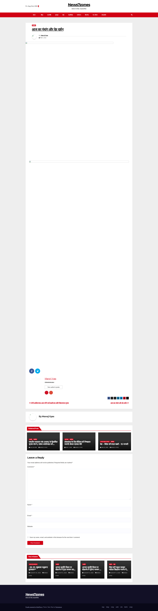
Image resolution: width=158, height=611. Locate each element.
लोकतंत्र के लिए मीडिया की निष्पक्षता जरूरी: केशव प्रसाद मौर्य (77, 442)
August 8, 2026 (89, 572)
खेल (63, 15)
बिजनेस (87, 15)
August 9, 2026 (62, 572)
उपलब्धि (30, 439)
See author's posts (54, 387)
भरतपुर (112, 607)
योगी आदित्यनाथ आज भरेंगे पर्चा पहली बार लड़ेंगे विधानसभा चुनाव (50, 403)
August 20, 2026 (35, 572)
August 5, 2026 (115, 572)
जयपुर (103, 607)
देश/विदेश (70, 15)
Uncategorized (33, 564)
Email (29, 515)
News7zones (79, 4)
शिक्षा (42, 15)
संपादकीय (104, 15)
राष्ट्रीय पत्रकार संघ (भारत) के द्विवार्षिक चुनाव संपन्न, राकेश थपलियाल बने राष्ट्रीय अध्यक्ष (43, 444)
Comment (31, 467)
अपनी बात (66, 439)
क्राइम (56, 15)
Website (30, 526)
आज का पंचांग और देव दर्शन (119, 403)
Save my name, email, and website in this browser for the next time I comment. (55, 537)
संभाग (34, 15)
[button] (131, 15)
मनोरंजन (79, 15)
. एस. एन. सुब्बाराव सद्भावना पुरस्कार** (38, 568)
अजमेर (117, 607)
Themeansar (58, 607)
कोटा (121, 607)
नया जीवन (95, 15)
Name (29, 505)
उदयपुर (130, 607)
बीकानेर (111, 564)
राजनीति (49, 15)
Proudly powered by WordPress (34, 607)
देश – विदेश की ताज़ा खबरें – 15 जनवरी (114, 444)
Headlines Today (105, 441)
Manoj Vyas (44, 35)
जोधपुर (107, 607)
